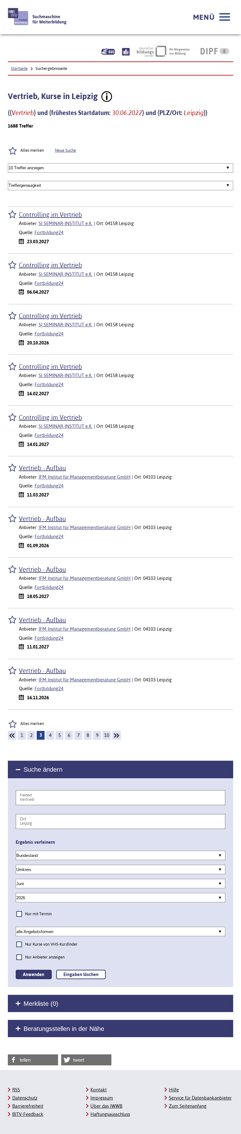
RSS (16, 1089)
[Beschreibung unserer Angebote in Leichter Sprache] (126, 51)
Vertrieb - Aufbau (42, 467)
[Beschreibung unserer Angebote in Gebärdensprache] (108, 51)
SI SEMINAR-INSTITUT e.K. (66, 223)
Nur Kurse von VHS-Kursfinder (51, 944)
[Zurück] (12, 735)
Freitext (26, 795)
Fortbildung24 (49, 232)
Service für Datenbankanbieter (200, 1097)
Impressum (101, 1097)
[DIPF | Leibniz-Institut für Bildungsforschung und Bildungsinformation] (214, 51)
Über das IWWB (106, 1106)
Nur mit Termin (38, 913)
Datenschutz (24, 1097)
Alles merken (32, 150)
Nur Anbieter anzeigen (45, 957)
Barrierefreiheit (27, 1106)
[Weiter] (116, 735)
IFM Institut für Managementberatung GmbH (85, 477)
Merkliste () (41, 1003)
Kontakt (98, 1089)
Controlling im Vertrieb (50, 214)
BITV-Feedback (27, 1114)
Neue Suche (65, 150)
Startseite (19, 68)
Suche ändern (43, 769)
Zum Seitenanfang (187, 1106)
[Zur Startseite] (37, 16)
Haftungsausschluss (110, 1114)
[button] (211, 17)
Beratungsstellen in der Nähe (64, 1028)
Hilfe (174, 1089)
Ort (23, 819)
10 (106, 735)
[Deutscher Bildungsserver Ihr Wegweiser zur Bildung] (163, 51)
